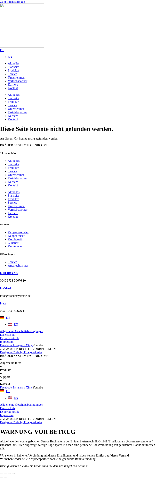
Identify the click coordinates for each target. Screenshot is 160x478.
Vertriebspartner (17, 178)
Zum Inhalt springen (12, 1)
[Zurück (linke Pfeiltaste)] (1, 477)
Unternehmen (16, 174)
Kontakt (13, 185)
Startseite (13, 164)
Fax (3, 303)
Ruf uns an (9, 273)
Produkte (13, 167)
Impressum (6, 341)
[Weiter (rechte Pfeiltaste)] (5, 477)
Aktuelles (14, 160)
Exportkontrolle (9, 338)
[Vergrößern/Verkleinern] (1, 473)
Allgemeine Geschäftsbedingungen (21, 331)
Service (12, 171)
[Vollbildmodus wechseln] (5, 473)
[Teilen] (9, 473)
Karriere (13, 182)
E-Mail (5, 288)
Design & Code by (21, 352)
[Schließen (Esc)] (13, 473)
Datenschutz (7, 334)
